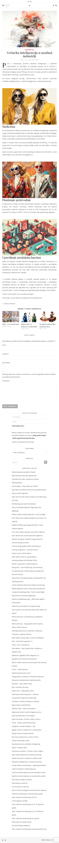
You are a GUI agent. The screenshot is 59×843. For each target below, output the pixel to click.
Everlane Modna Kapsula (21, 825)
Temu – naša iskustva (20, 669)
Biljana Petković (9, 304)
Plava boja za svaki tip (20, 783)
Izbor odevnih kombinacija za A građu (25, 818)
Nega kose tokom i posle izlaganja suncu (26, 712)
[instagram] (30, 1)
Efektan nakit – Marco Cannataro (24, 708)
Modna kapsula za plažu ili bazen (24, 472)
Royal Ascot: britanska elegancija (23, 596)
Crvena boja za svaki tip (20, 787)
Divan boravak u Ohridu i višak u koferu (26, 719)
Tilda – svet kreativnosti (10, 324)
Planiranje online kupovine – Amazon (25, 694)
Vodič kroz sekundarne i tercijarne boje (26, 606)
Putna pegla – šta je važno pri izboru (25, 486)
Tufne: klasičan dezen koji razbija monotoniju (28, 585)
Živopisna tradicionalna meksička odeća (26, 680)
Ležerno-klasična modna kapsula (24, 769)
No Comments (34, 60)
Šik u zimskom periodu (20, 687)
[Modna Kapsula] (7, 5)
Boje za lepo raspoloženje (21, 705)
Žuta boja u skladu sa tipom (22, 780)
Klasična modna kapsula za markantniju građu (29, 776)
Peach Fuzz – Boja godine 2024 (23, 691)
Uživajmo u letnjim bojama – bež (23, 726)
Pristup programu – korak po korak (25, 550)
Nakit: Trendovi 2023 (19, 748)
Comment (6, 381)
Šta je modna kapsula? (20, 493)
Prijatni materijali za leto (20, 740)
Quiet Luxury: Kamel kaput (21, 553)
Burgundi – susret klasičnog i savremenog (27, 567)
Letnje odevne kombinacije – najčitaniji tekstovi (29, 765)
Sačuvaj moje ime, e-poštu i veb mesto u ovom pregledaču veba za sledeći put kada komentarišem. (29, 375)
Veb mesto (6, 363)
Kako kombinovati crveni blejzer (23, 716)
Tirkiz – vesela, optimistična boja (23, 723)
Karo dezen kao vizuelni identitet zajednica (27, 536)
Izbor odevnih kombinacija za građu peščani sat (29, 829)
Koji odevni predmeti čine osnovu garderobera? (29, 490)
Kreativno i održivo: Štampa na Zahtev (25, 701)
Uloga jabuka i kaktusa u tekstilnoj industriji (28, 677)
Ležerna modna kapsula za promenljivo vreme (28, 772)
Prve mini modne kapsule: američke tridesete (28, 532)
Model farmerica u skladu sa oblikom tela (27, 758)
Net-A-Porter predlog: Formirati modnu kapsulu (29, 790)
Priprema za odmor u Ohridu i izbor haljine (27, 751)
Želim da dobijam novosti (18, 426)
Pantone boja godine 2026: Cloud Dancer (26, 546)
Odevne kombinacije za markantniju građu (27, 794)
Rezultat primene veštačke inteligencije (26, 744)
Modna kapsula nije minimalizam (24, 504)
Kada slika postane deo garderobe (24, 476)
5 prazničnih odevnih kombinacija (24, 698)
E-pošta (5, 354)
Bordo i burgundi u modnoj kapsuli (24, 564)
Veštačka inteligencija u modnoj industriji (27, 762)
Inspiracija (29, 50)
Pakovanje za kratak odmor (22, 822)
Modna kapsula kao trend (21, 673)
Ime (4, 345)
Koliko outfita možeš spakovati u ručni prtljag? (28, 514)
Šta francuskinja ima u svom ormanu (25, 737)
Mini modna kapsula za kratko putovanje (26, 755)
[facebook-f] (28, 1)
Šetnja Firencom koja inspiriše (22, 733)
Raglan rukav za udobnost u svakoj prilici (26, 730)
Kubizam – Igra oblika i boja (22, 684)
